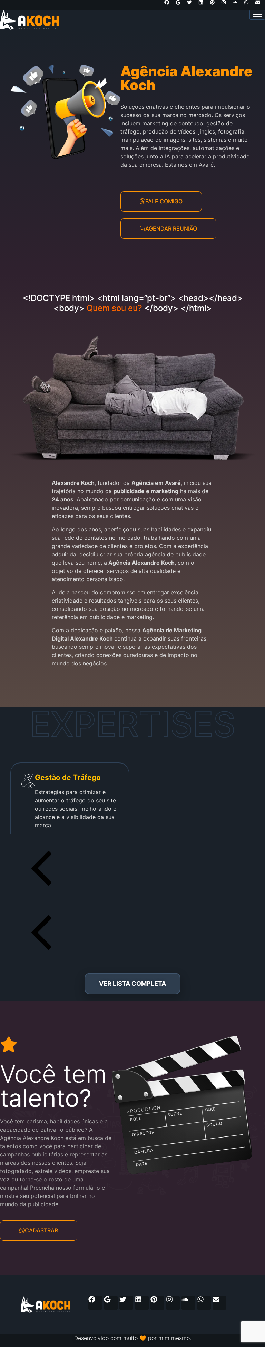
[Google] (180, 5)
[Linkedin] (203, 5)
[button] (132, 870)
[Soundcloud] (237, 5)
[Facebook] (169, 5)
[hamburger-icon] (257, 15)
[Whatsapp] (249, 5)
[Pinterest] (214, 5)
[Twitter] (192, 5)
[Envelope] (260, 5)
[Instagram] (226, 5)
